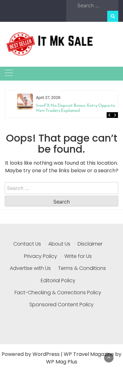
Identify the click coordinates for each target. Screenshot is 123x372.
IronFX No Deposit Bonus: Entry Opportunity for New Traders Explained (73, 108)
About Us (59, 243)
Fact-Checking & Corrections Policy (58, 292)
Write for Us (78, 256)
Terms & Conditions (82, 268)
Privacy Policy (40, 256)
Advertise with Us (30, 268)
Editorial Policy (58, 280)
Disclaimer (90, 243)
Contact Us (27, 243)
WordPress (46, 354)
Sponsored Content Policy (61, 304)
